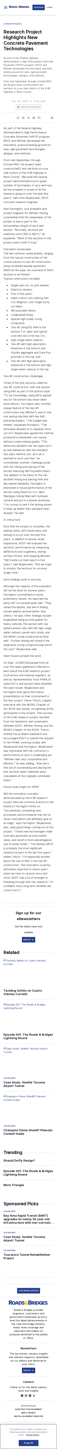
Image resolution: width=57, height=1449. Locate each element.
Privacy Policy (32, 1435)
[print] (52, 117)
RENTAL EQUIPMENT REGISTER (28, 1416)
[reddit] (33, 117)
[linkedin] (23, 117)
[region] (28, 1436)
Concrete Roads (12, 24)
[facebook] (18, 117)
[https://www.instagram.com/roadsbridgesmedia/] (26, 1395)
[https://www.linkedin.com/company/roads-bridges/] (29, 1395)
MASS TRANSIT (28, 1413)
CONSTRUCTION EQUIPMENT (28, 1409)
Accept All (28, 1443)
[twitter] (28, 117)
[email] (39, 117)
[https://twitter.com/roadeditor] (33, 1395)
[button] (6, 7)
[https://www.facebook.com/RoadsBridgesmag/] (22, 1395)
